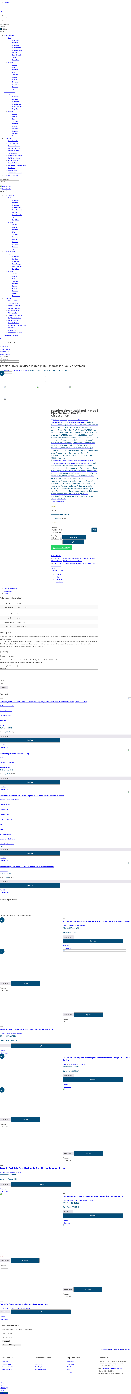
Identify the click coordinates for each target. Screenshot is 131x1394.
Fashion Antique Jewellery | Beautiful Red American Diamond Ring (93, 1196)
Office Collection (56, 561)
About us (5, 1361)
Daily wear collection (60, 558)
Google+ (59, 579)
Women (18, 370)
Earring (65, 925)
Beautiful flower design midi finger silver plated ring (24, 1304)
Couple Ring (4, 809)
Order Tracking (5, 349)
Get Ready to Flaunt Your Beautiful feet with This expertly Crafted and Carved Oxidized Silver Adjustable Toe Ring (43, 702)
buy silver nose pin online (63, 563)
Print (53, 568)
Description (8, 591)
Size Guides (38, 1364)
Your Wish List (4, 351)
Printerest (59, 582)
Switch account (5, 354)
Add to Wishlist (56, 556)
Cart (3, 1385)
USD (1, 11)
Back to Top (4, 1393)
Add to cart (74, 537)
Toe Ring (3, 720)
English (6, 2)
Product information (10, 588)
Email (2, 683)
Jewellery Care (39, 1367)
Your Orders (4, 347)
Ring (1, 829)
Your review (4, 668)
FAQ (36, 1361)
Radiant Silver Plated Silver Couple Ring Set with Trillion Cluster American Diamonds (32, 796)
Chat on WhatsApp (62, 548)
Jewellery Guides (40, 1369)
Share (58, 577)
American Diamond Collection (10, 800)
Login (3, 1390)
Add (94, 530)
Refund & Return (7, 1369)
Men (1, 758)
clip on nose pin (76, 563)
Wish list (69, 1367)
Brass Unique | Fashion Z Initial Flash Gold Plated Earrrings (26, 1029)
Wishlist (4, 1388)
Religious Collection (7, 762)
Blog (68, 1369)
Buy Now (73, 542)
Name (2, 680)
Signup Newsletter (8, 1333)
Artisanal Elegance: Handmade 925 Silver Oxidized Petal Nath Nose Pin (27, 867)
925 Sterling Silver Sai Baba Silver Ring (14, 754)
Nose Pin (24, 370)
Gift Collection (84, 558)
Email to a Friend (57, 570)
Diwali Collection (6, 711)
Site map (69, 1372)
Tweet (58, 574)
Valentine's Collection (70, 561)
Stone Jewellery (5, 834)
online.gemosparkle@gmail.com (112, 1368)
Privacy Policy (6, 1364)
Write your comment (57, 501)
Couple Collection (6, 804)
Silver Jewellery (5, 716)
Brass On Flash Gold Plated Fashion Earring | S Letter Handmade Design (32, 1168)
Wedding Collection (7, 844)
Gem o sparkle (86, 563)
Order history (71, 1364)
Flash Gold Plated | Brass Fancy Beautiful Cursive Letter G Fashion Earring (96, 921)
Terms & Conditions (8, 1367)
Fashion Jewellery (9, 370)
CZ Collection (4, 814)
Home (2, 370)
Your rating (4, 666)
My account (70, 1361)
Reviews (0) (7, 593)
